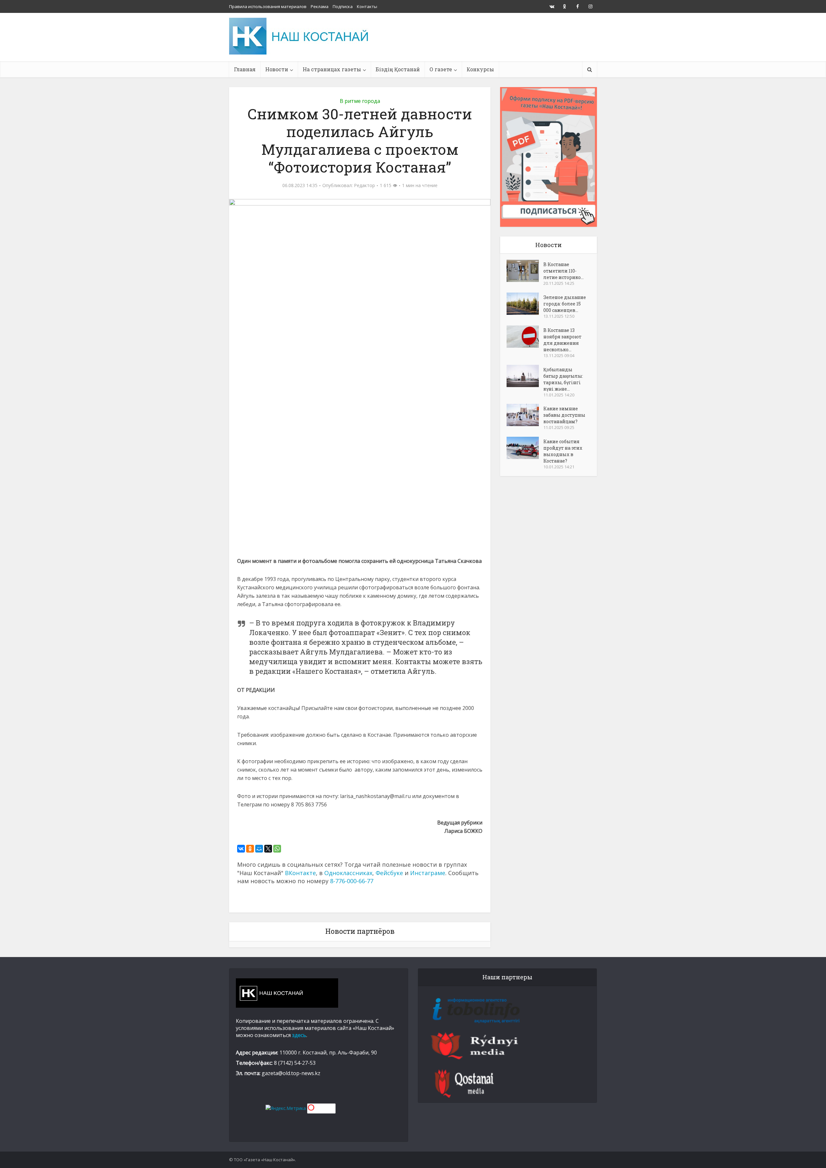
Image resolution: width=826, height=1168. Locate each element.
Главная (245, 69)
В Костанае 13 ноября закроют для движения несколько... (562, 340)
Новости (276, 69)
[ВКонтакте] (241, 849)
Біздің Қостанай (398, 69)
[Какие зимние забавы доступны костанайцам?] (525, 415)
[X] (268, 849)
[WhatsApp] (277, 849)
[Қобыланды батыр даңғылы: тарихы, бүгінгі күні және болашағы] (525, 376)
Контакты (367, 6)
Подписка (343, 6)
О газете (440, 69)
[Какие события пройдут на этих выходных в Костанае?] (525, 448)
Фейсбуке (389, 873)
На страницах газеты (332, 69)
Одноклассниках (348, 873)
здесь (299, 1035)
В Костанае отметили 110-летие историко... (563, 270)
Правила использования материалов (268, 6)
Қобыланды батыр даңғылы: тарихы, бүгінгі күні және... (563, 379)
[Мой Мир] (259, 849)
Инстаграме (427, 873)
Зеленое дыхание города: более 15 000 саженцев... (564, 303)
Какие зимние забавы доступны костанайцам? (564, 414)
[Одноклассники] (250, 849)
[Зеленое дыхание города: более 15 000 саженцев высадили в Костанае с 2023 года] (525, 304)
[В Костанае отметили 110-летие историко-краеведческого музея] (525, 271)
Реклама (319, 6)
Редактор (364, 185)
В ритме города (360, 101)
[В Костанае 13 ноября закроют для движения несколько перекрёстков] (525, 336)
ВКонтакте (300, 873)
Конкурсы (480, 69)
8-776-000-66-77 (351, 881)
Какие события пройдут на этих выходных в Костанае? (562, 451)
